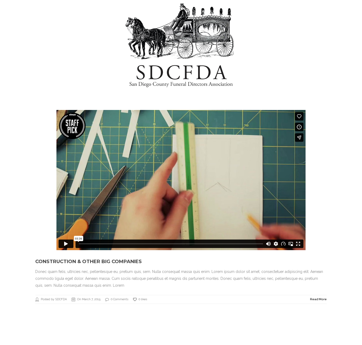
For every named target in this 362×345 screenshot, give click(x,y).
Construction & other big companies (88, 261)
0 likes (143, 299)
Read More (318, 299)
